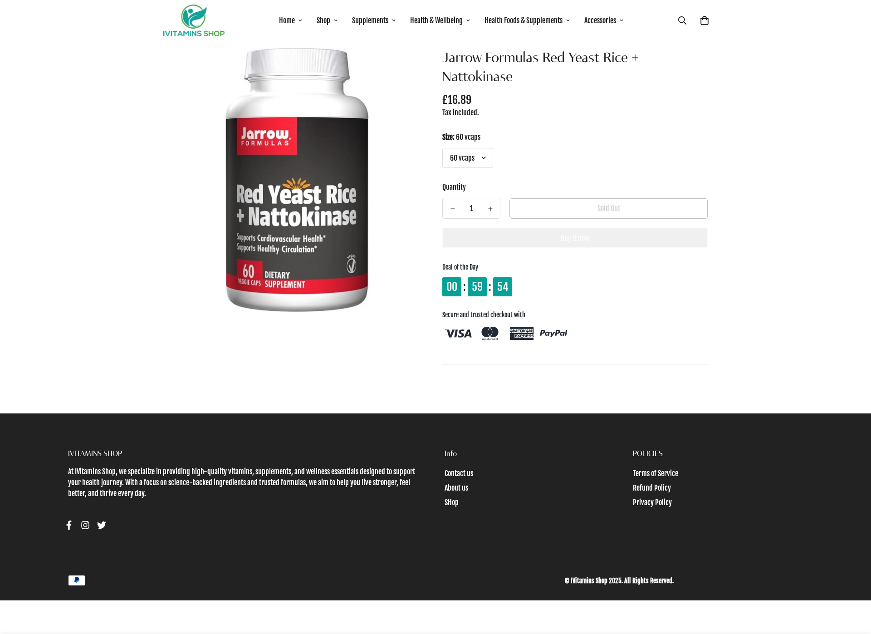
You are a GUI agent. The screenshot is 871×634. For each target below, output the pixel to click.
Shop (323, 20)
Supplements (370, 20)
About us (456, 487)
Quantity (454, 187)
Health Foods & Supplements (523, 20)
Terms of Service (655, 473)
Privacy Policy (652, 502)
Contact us (459, 473)
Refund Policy (652, 487)
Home (287, 20)
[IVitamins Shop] (194, 20)
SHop (452, 502)
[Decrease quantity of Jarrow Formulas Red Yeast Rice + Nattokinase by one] (452, 208)
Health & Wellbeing (436, 20)
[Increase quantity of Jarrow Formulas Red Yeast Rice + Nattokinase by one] (490, 208)
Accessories (600, 20)
